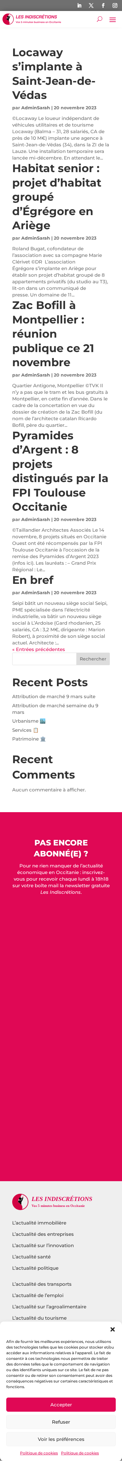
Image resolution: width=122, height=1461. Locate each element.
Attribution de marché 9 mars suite (53, 696)
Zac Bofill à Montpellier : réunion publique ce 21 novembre (53, 333)
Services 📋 (25, 730)
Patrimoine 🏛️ (29, 739)
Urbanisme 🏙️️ (29, 721)
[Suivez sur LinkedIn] (79, 5)
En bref (32, 580)
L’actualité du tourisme (39, 1318)
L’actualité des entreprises (43, 1234)
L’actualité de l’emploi (38, 1295)
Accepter (61, 1405)
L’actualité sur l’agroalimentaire (49, 1307)
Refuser (61, 1422)
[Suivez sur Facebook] (103, 5)
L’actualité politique (35, 1268)
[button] (112, 1329)
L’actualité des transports (42, 1284)
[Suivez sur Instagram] (114, 5)
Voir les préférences (61, 1439)
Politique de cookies (39, 1453)
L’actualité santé (31, 1257)
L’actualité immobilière (40, 1223)
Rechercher (93, 659)
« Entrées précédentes (38, 649)
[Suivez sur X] (91, 5)
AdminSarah (35, 108)
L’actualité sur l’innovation (43, 1245)
